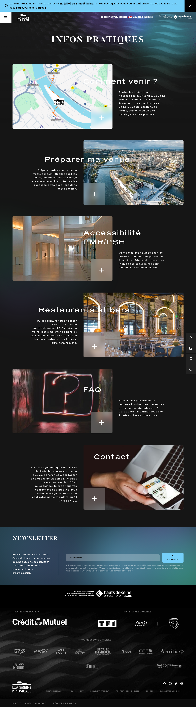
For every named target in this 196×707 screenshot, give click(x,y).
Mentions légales (54, 691)
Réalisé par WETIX (64, 703)
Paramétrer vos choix (170, 691)
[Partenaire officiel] (107, 623)
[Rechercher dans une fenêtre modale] (191, 359)
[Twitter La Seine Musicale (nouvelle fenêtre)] (176, 683)
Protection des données (127, 691)
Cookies (149, 691)
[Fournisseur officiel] (19, 651)
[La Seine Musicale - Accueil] (23, 17)
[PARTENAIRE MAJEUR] (47, 621)
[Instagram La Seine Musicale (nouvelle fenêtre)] (170, 683)
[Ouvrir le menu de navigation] (5, 17)
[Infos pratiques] (191, 369)
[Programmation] (191, 348)
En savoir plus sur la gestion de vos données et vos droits (107, 571)
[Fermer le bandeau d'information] (190, 6)
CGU (71, 691)
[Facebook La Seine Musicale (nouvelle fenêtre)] (164, 683)
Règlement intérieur (99, 691)
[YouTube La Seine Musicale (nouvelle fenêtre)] (182, 683)
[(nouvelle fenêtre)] (127, 17)
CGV (82, 691)
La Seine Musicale (35, 703)
